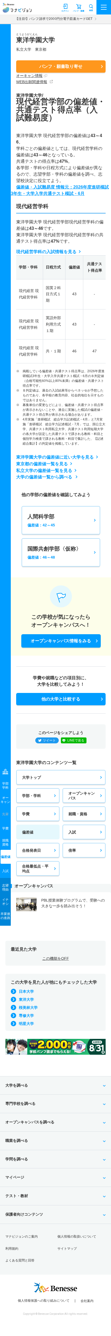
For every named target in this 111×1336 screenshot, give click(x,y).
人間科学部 (41, 520)
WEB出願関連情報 (31, 82)
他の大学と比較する (60, 699)
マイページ (14, 1177)
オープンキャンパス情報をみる (61, 641)
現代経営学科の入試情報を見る (46, 251)
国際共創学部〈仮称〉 (54, 552)
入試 (72, 832)
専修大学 (26, 1015)
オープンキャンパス (81, 795)
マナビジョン (17, 10)
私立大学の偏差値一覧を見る (44, 470)
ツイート (49, 740)
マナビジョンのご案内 (21, 1236)
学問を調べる (16, 1159)
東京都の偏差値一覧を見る (42, 464)
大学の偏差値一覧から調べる (44, 477)
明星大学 (26, 1023)
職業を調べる (16, 1140)
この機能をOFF (55, 958)
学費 (26, 814)
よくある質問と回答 (19, 1260)
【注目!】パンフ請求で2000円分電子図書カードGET (53, 19)
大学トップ (31, 777)
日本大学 (26, 991)
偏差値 (27, 832)
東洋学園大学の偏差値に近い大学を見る (55, 457)
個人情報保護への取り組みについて (44, 1300)
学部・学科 (31, 796)
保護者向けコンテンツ (24, 1214)
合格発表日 (31, 850)
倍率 (72, 850)
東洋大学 (26, 999)
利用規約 (11, 1248)
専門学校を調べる (20, 1103)
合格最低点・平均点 (35, 868)
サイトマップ (67, 1248)
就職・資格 (77, 814)
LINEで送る (75, 740)
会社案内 (87, 1301)
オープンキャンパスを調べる (29, 1122)
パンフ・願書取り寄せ (60, 66)
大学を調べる (16, 1085)
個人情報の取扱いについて (76, 1236)
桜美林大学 (28, 1007)
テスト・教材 (16, 1196)
